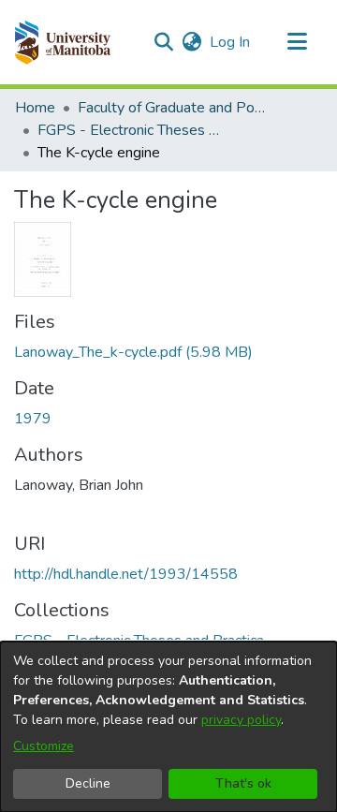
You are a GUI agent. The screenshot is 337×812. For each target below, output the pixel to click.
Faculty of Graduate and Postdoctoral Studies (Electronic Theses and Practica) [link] (171, 107)
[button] (62, 42)
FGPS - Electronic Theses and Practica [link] (131, 130)
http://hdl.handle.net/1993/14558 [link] (126, 574)
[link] (133, 352)
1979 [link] (32, 418)
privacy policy (241, 720)
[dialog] (168, 727)
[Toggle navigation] (297, 42)
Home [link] (35, 107)
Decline (88, 783)
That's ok (243, 783)
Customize (43, 746)
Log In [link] (231, 42)
